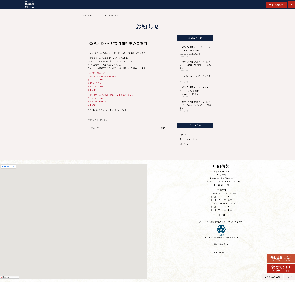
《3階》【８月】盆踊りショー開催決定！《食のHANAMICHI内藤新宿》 (195, 65)
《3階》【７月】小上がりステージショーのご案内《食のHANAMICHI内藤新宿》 (195, 90)
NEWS (90, 15)
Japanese (6, 277)
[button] (291, 4)
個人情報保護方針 (221, 244)
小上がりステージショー (190, 139)
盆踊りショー (185, 143)
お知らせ (105, 119)
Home (84, 15)
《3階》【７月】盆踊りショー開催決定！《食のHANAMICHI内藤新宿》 (195, 105)
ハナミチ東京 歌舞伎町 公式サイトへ (220, 237)
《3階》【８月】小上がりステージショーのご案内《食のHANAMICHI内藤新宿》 (195, 50)
